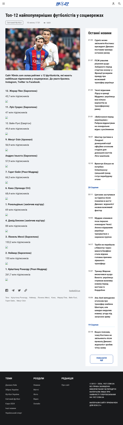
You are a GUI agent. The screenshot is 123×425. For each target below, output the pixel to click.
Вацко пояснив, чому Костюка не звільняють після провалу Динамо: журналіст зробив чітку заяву (103, 340)
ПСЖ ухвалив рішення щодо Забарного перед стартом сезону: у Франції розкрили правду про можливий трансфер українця (104, 71)
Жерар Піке (62, 298)
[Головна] (61, 3)
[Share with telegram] (13, 290)
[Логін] (113, 3)
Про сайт (65, 385)
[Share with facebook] (6, 290)
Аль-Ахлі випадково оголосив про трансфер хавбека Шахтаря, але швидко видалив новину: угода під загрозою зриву (105, 307)
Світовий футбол (12, 399)
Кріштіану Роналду (19, 298)
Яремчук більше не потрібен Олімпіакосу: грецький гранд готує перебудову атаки (104, 171)
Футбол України (12, 394)
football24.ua (74, 291)
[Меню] (6, 3)
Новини (36, 385)
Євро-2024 (10, 403)
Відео (35, 399)
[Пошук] (119, 3)
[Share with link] (25, 290)
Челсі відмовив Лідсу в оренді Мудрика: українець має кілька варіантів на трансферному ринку (105, 99)
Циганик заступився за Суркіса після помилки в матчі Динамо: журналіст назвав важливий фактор (105, 202)
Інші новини (10, 408)
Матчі (36, 390)
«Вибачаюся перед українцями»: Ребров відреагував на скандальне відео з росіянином (105, 123)
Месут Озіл (21, 301)
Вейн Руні (73, 298)
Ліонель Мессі (44, 298)
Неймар (32, 298)
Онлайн (36, 403)
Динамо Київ (11, 385)
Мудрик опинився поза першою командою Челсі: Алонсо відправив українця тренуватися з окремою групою (104, 227)
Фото (35, 394)
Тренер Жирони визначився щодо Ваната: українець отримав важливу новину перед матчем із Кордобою (104, 280)
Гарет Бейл (10, 301)
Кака (53, 298)
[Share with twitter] (19, 290)
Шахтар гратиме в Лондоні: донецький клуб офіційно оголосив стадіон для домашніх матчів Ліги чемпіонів (104, 146)
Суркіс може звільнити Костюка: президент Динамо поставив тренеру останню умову (104, 46)
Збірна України (11, 390)
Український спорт (13, 413)
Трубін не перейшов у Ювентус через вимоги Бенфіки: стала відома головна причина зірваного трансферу (105, 254)
